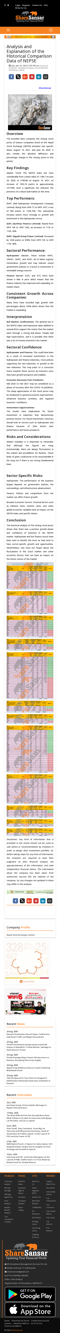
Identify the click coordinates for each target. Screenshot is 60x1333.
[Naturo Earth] (30, 892)
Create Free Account (40, 1320)
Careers (8, 1323)
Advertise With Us (21, 1323)
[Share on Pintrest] (32, 76)
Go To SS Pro (36, 1323)
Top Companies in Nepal (8, 1219)
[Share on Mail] (45, 76)
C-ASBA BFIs (36, 1207)
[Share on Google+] (25, 76)
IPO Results (36, 1217)
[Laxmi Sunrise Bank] (27, 962)
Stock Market (41, 68)
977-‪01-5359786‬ (13, 1275)
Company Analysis (25, 68)
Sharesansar (17, 1330)
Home (7, 1320)
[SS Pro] (30, 36)
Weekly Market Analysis (7, 1210)
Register (26, 5)
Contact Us (37, 5)
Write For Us (21, 8)
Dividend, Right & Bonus (22, 1190)
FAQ (46, 5)
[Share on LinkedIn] (38, 76)
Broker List (36, 1197)
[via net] (25, 1001)
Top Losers (50, 1217)
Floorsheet (50, 1188)
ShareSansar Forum (20, 1320)
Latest (21, 70)
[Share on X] (18, 76)
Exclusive (13, 70)
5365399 (24, 1275)
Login (17, 5)
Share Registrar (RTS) (35, 1190)
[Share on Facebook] (11, 76)
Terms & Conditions (13, 1326)
